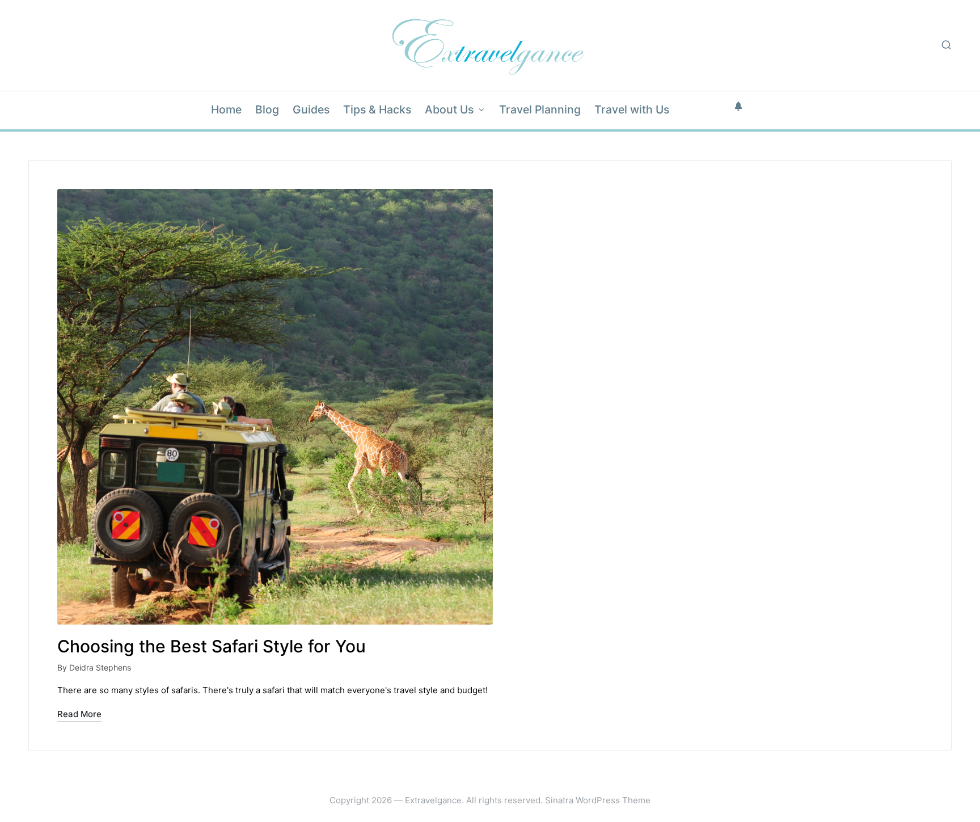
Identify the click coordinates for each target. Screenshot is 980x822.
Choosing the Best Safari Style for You (211, 646)
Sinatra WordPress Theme (597, 800)
